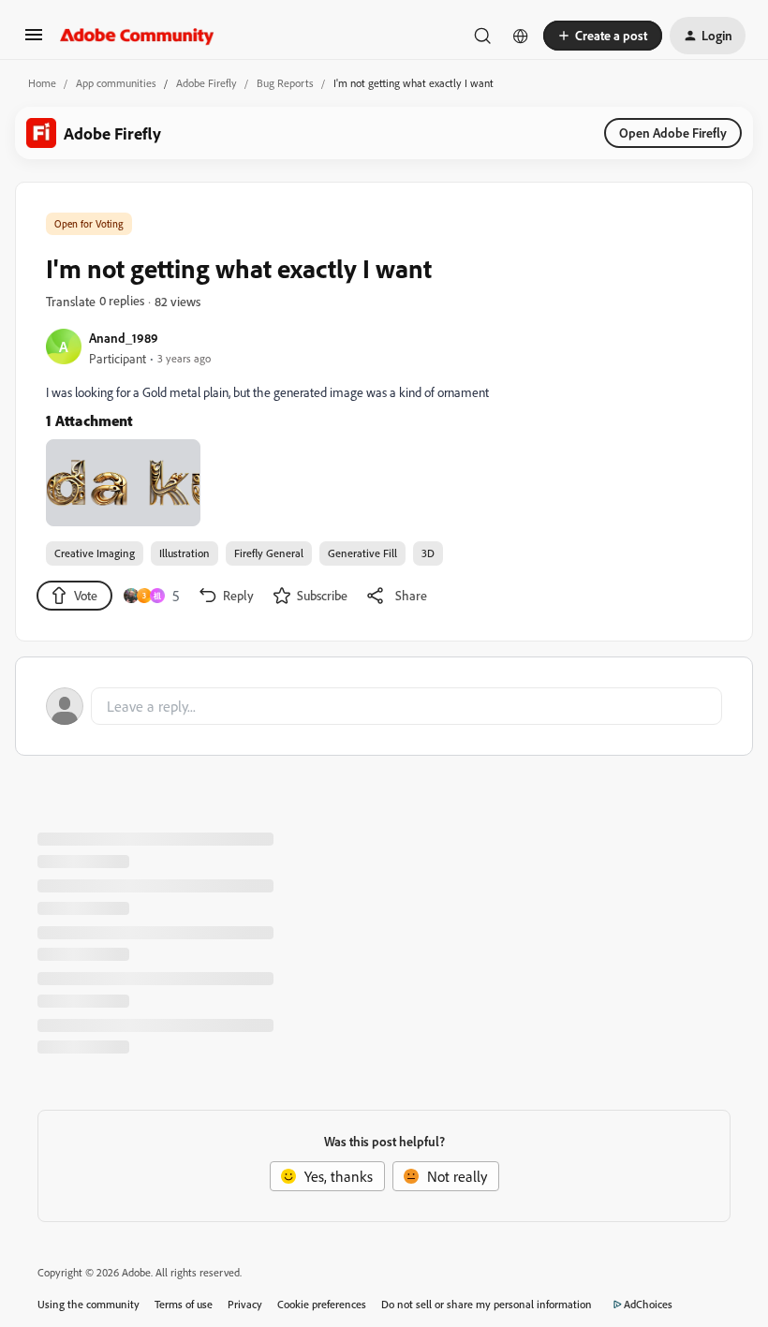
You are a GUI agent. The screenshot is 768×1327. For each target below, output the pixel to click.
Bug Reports (285, 83)
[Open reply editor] (384, 706)
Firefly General (268, 553)
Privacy (245, 1304)
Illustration (184, 553)
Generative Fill (362, 553)
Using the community (88, 1304)
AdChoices (648, 1304)
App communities (116, 83)
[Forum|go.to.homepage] (137, 36)
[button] (33, 40)
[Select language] (521, 36)
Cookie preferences (321, 1304)
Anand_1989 (123, 338)
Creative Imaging (94, 553)
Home (42, 83)
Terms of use (184, 1304)
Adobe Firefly (206, 83)
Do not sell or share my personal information (486, 1304)
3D (428, 553)
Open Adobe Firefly (673, 132)
